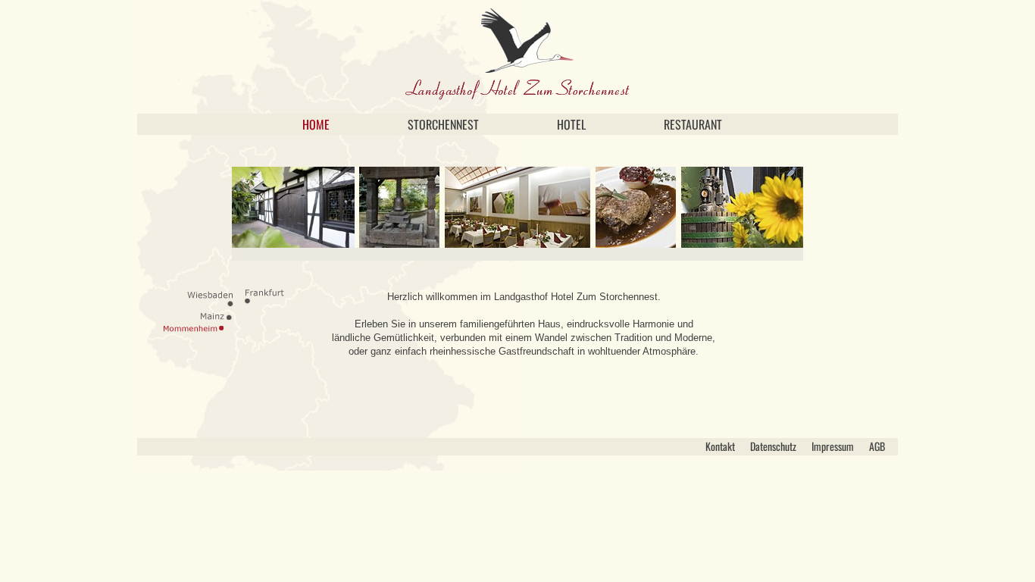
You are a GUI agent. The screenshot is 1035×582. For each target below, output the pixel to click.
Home (316, 124)
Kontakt (720, 446)
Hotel (571, 124)
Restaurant (693, 124)
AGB (877, 446)
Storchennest (443, 124)
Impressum (832, 446)
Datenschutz (773, 446)
